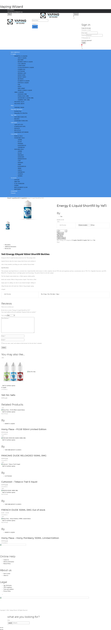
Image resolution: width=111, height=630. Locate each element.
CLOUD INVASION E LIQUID (26, 67)
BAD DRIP (20, 60)
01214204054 (10, 10)
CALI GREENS (22, 63)
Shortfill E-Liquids (20, 198)
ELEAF (20, 141)
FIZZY (19, 86)
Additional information (10, 246)
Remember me (86, 38)
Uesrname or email (86, 30)
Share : (58, 242)
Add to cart (60, 233)
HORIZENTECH (22, 158)
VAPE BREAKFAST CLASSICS (13, 450)
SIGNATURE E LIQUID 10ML (26, 98)
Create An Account (86, 28)
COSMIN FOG (21, 69)
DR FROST (21, 79)
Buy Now (59, 235)
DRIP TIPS (17, 181)
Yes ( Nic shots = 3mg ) (53, 294)
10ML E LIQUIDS (19, 92)
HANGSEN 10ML (22, 94)
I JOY (19, 160)
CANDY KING (21, 65)
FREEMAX (21, 155)
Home (8, 198)
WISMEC (20, 176)
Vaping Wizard (11, 6)
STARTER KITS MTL (20, 126)
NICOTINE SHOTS (19, 103)
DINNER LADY (22, 73)
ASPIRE (20, 139)
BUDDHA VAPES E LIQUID (25, 61)
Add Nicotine (62, 225)
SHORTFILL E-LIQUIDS (20, 56)
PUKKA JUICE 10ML (23, 96)
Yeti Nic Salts (8, 395)
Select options (11, 385)
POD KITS (17, 128)
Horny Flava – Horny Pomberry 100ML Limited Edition (30, 538)
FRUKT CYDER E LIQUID (25, 90)
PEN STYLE (17, 130)
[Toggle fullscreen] (2, 627)
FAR (19, 84)
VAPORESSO (21, 147)
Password (84, 35)
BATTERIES (17, 189)
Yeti (26, 198)
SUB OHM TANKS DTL (20, 117)
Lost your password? (87, 40)
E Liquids (12, 198)
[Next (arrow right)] (2, 629)
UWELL (20, 170)
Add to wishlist (61, 238)
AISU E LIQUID (22, 58)
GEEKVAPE (21, 157)
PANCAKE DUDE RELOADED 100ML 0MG (23, 455)
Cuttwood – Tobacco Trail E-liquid (19, 481)
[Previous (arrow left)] (0, 629)
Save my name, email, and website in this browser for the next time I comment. (22, 343)
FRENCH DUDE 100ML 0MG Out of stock (23, 510)
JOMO (19, 164)
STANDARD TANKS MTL (21, 120)
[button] (88, 17)
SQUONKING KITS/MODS (21, 132)
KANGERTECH (22, 145)
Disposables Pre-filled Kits (20, 113)
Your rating (4, 315)
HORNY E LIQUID (10, 423)
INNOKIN (20, 143)
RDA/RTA (16, 119)
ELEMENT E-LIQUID (23, 80)
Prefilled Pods (17, 111)
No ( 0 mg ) (44, 294)
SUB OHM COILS (19, 149)
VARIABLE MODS (19, 107)
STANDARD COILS (19, 138)
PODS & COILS (18, 136)
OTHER (16, 185)
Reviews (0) (8, 248)
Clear (93, 225)
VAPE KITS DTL (18, 124)
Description (7, 244)
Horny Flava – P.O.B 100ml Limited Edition (23, 429)
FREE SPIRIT (21, 88)
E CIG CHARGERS (19, 183)
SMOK (19, 168)
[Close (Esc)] (0, 627)
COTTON (16, 179)
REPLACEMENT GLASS (20, 187)
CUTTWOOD (21, 71)
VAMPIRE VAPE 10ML (24, 100)
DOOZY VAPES (22, 77)
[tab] (57, 245)
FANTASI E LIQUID (23, 82)
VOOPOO (20, 174)
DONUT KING (21, 75)
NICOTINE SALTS (19, 101)
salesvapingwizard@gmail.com (15, 12)
